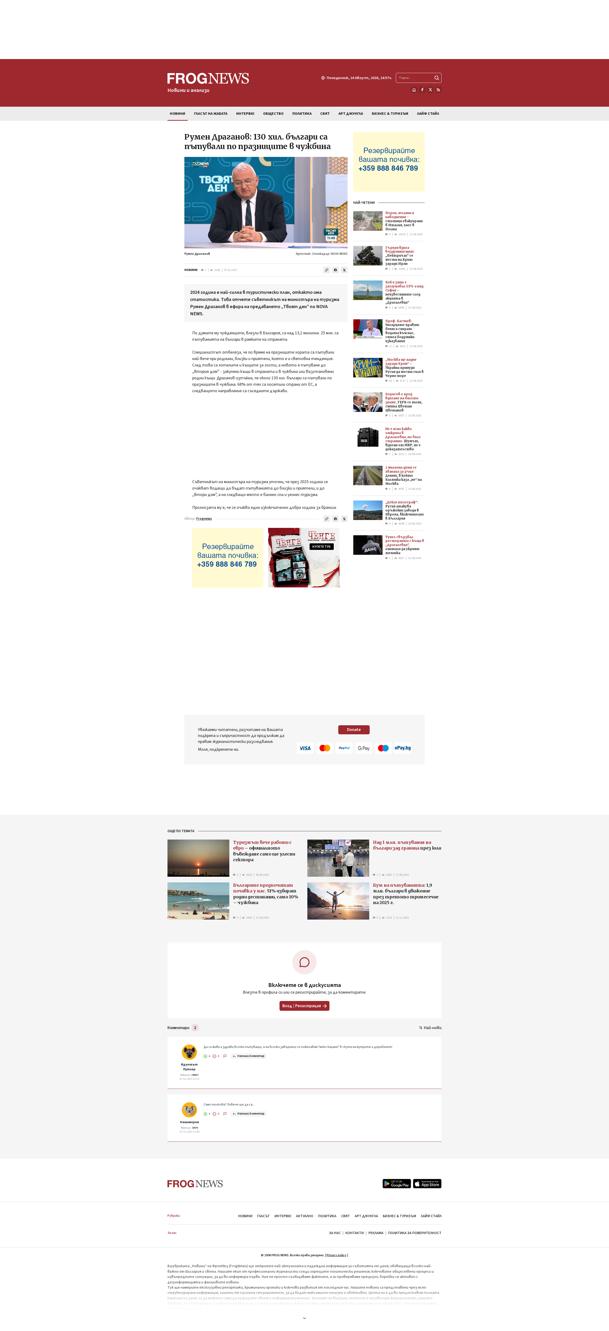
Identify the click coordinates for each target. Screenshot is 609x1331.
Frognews (204, 518)
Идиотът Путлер (189, 1067)
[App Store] (427, 1183)
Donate (354, 730)
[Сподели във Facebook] (335, 270)
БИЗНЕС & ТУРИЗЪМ (399, 1216)
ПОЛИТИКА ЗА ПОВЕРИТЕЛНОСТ (415, 1233)
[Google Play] (397, 1183)
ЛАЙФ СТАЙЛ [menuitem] (428, 113)
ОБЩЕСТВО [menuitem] (273, 113)
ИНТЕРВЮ (283, 1216)
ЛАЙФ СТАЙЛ (431, 1216)
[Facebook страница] (422, 90)
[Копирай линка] (326, 270)
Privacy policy (336, 1255)
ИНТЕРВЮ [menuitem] (245, 113)
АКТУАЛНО (304, 1216)
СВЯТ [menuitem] (325, 113)
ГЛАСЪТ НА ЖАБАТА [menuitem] (210, 113)
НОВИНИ (190, 270)
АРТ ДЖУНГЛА (366, 1216)
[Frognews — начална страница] (195, 1183)
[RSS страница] (438, 90)
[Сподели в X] (344, 270)
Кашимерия (189, 1122)
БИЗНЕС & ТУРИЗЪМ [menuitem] (390, 113)
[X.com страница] (430, 90)
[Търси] (437, 78)
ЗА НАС (335, 1233)
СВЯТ (345, 1216)
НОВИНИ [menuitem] (177, 113)
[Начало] (414, 90)
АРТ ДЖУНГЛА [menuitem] (351, 113)
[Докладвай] (225, 1056)
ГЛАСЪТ (263, 1216)
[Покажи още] (304, 1318)
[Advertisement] (304, 29)
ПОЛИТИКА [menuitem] (302, 113)
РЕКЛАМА (375, 1233)
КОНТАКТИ (354, 1233)
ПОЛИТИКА (327, 1216)
